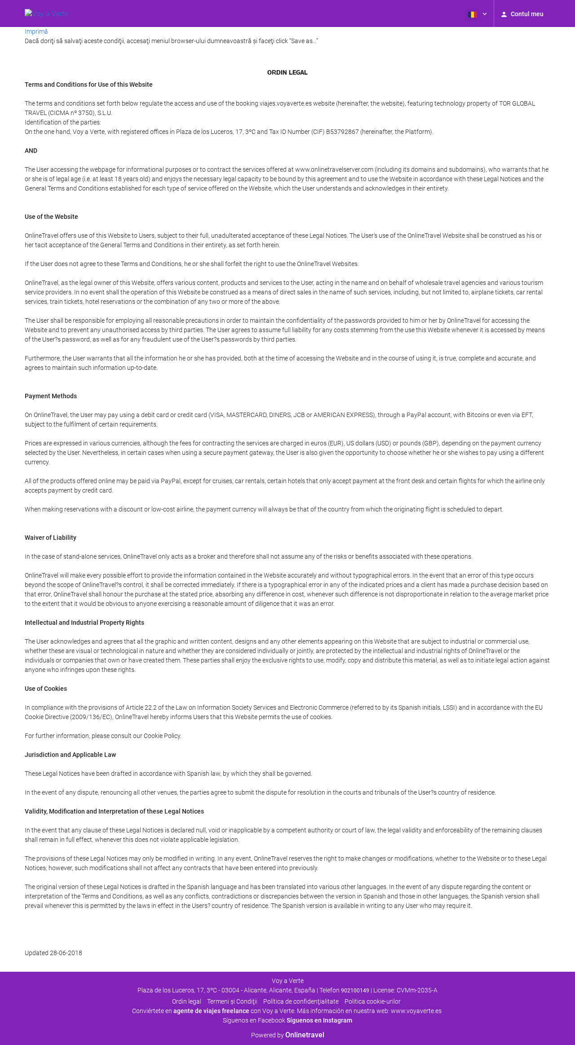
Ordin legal (186, 1001)
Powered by (287, 1035)
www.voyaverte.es (416, 1010)
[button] (477, 13)
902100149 (355, 990)
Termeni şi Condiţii (232, 1001)
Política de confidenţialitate (301, 1001)
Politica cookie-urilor (373, 1001)
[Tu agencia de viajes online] (46, 13)
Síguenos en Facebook (254, 1020)
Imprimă (36, 31)
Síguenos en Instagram (319, 1020)
